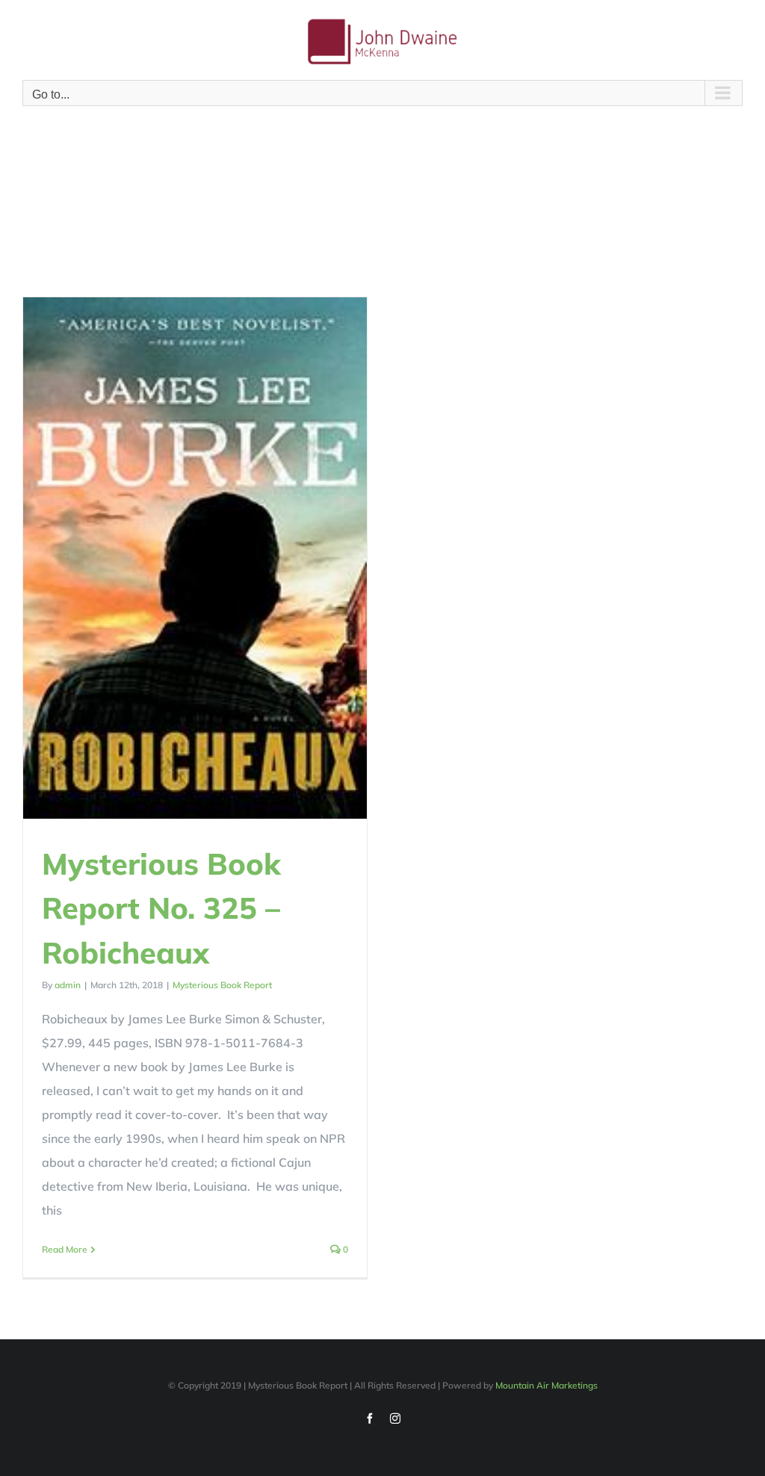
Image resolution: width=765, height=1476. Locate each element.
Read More (64, 1249)
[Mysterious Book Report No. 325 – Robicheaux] (195, 558)
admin (68, 984)
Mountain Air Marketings (546, 1385)
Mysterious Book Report (222, 984)
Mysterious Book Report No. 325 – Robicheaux (161, 908)
